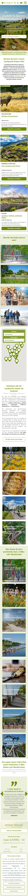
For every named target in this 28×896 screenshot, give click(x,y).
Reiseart (14, 331)
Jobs (21, 849)
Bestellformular (19, 76)
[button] (20, 344)
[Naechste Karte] (26, 793)
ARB (21, 851)
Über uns (7, 849)
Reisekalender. (21, 69)
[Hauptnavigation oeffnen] (25, 2)
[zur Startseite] (7, 3)
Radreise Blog (7, 851)
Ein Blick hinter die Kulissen (14, 439)
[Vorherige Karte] (1, 793)
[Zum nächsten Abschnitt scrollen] (14, 46)
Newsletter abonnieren (14, 830)
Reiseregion (14, 337)
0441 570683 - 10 (14, 839)
